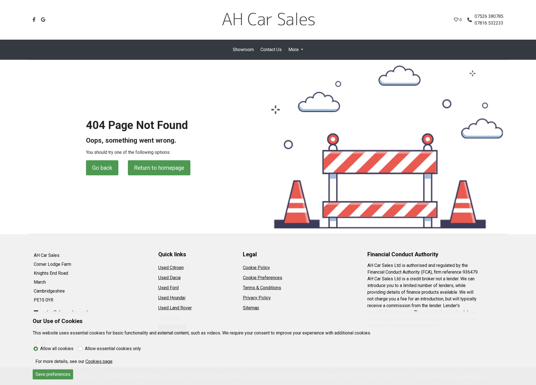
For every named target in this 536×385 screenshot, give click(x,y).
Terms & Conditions (262, 287)
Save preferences (52, 374)
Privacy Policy (257, 297)
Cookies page (99, 361)
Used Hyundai (171, 297)
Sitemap (251, 307)
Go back (102, 167)
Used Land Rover (175, 307)
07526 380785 (489, 16)
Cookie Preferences (262, 277)
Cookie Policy (256, 267)
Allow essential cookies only (113, 348)
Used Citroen (171, 267)
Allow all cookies (56, 348)
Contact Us (271, 49)
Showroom (243, 49)
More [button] (293, 49)
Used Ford (168, 287)
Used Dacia (169, 277)
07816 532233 (489, 23)
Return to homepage (159, 167)
